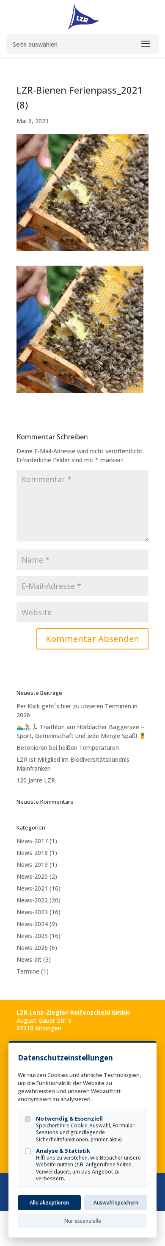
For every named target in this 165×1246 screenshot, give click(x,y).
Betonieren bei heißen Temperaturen (67, 748)
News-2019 (32, 864)
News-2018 (32, 853)
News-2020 (32, 876)
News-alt (28, 959)
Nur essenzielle (82, 1220)
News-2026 (32, 948)
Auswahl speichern (116, 1202)
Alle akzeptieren (49, 1202)
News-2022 (32, 900)
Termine (27, 971)
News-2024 (32, 924)
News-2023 (32, 912)
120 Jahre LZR (35, 780)
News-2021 (32, 888)
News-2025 (32, 936)
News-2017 (32, 841)
